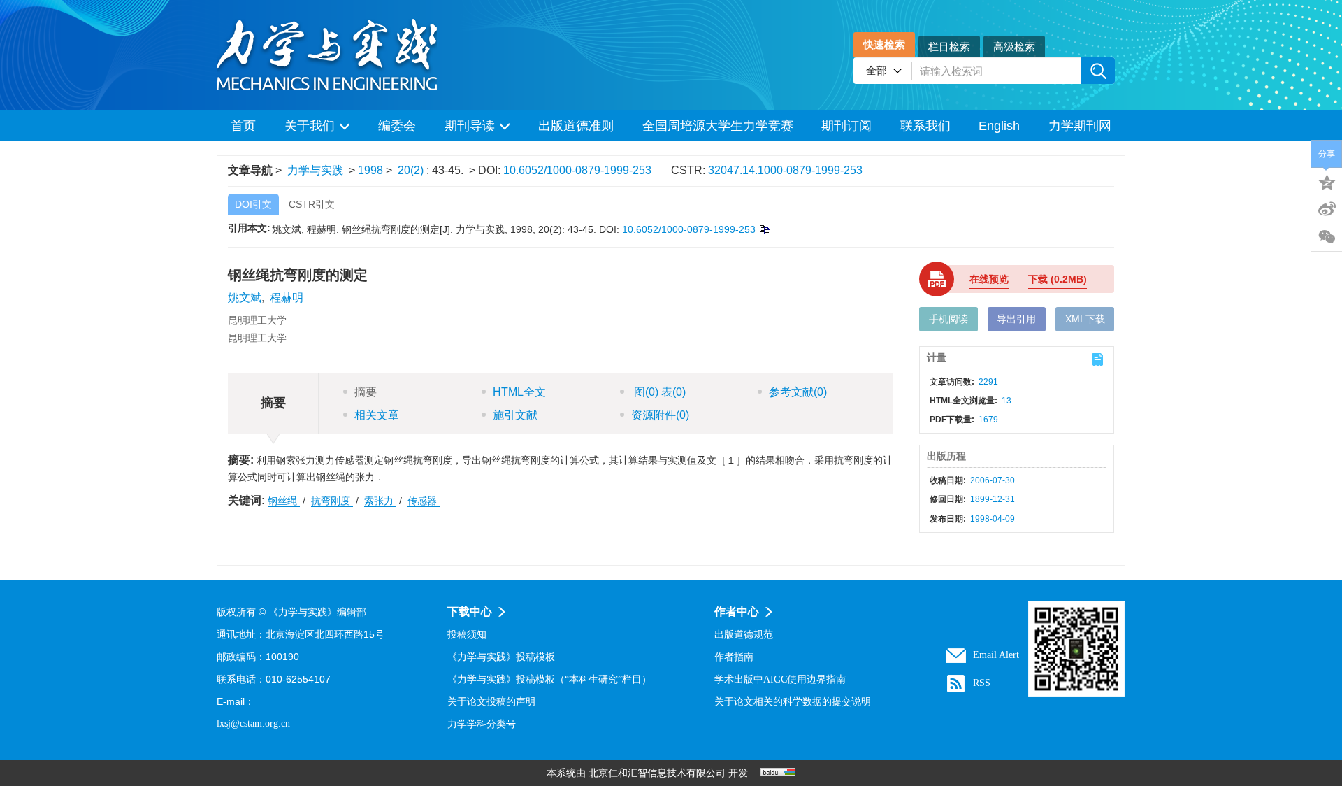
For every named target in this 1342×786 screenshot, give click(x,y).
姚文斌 (244, 297)
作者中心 (736, 611)
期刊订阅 (846, 126)
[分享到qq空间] (1326, 181)
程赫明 (286, 297)
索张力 (380, 500)
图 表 (658, 392)
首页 (243, 126)
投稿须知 (466, 634)
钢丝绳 (284, 500)
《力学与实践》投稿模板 (501, 657)
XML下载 (1085, 318)
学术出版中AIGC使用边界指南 (780, 679)
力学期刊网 (1079, 126)
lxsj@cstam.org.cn (253, 723)
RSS (981, 683)
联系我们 (925, 126)
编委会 (397, 126)
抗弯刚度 (332, 500)
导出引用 (1016, 318)
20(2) (412, 170)
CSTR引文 (312, 204)
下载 (1057, 279)
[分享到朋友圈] (1326, 237)
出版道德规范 (743, 634)
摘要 (365, 392)
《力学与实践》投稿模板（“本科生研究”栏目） (549, 679)
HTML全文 (519, 392)
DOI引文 (253, 204)
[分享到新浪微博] (1326, 209)
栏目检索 (949, 46)
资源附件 (660, 415)
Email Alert (996, 655)
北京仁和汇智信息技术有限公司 (657, 773)
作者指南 (733, 657)
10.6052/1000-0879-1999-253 (577, 170)
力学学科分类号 (481, 724)
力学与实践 (315, 170)
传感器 (423, 500)
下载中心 (469, 611)
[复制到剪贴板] (764, 229)
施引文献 (515, 415)
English (999, 126)
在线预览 (989, 279)
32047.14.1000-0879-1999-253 (785, 170)
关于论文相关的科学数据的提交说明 (792, 701)
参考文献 (798, 392)
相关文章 (376, 415)
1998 (370, 170)
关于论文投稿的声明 (491, 701)
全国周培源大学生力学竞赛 (717, 126)
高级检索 (1014, 46)
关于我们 (309, 126)
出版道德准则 (576, 126)
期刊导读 (470, 126)
